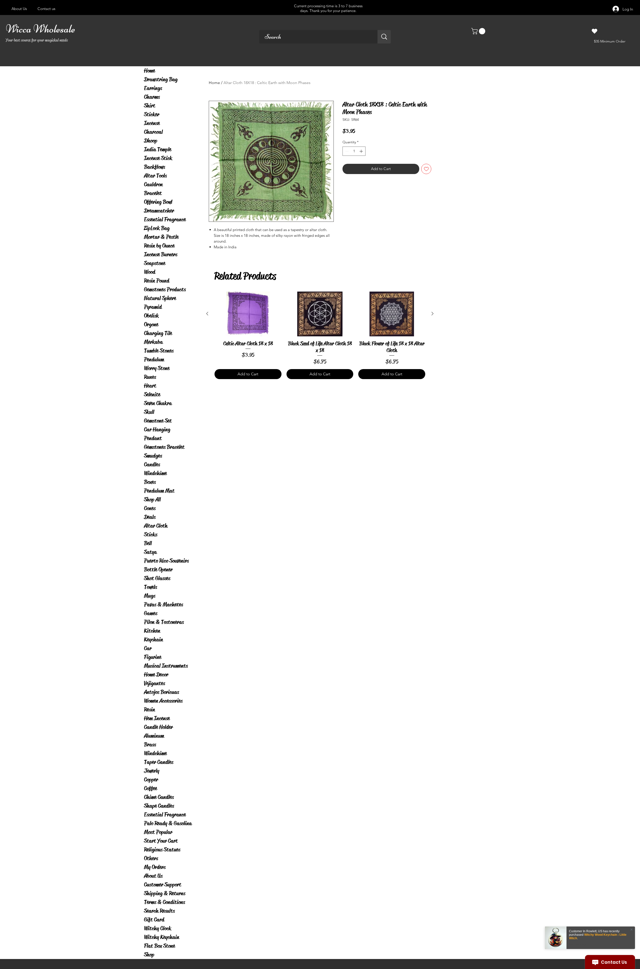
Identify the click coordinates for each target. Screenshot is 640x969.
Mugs (149, 595)
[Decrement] (346, 151)
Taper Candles (158, 762)
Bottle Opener (158, 569)
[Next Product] (433, 314)
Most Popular (158, 832)
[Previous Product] (207, 314)
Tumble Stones (159, 350)
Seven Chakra (158, 403)
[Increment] (361, 151)
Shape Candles (159, 805)
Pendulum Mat (159, 490)
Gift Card (154, 919)
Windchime (155, 473)
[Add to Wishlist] (426, 169)
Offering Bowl (158, 202)
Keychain (153, 639)
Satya (150, 552)
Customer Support (162, 884)
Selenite (152, 394)
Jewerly (151, 770)
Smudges (153, 455)
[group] (320, 335)
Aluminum (154, 735)
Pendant (153, 438)
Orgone (151, 324)
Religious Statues (162, 849)
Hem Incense (157, 718)
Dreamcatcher (159, 210)
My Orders (155, 867)
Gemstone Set (158, 420)
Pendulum (154, 359)
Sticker (151, 114)
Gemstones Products (165, 289)
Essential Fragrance (165, 219)
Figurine (152, 657)
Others (151, 858)
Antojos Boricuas (161, 692)
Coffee (150, 788)
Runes (150, 377)
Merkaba (153, 342)
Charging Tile (158, 333)
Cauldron (153, 184)
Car (148, 648)
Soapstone (154, 263)
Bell (148, 543)
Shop (149, 954)
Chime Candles (159, 797)
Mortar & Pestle (161, 237)
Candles (152, 464)
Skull (149, 412)
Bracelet (153, 193)
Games (150, 613)
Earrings (153, 88)
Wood (149, 272)
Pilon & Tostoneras (164, 622)
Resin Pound (156, 280)
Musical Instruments (166, 665)
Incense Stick (158, 158)
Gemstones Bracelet (164, 447)
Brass (150, 744)
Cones (150, 508)
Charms (152, 97)
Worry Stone (157, 368)
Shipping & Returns (164, 893)
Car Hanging (157, 429)
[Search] (384, 37)
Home (149, 70)
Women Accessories (163, 700)
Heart (150, 385)
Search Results (159, 910)
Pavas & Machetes (163, 604)
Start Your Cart (161, 840)
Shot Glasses (157, 578)
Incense (152, 123)
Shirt (149, 105)
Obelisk (151, 315)
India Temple (157, 149)
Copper (151, 779)
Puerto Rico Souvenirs (166, 560)
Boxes (150, 482)
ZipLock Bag (157, 228)
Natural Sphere (160, 298)
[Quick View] (248, 314)
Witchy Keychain (161, 937)
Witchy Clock (157, 928)
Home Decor (156, 674)
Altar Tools (155, 175)
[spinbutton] (354, 151)
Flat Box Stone (159, 945)
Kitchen (152, 630)
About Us (153, 875)
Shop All (152, 499)
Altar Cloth (156, 525)
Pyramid (153, 307)
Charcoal (153, 132)
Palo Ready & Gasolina (168, 823)
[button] (479, 31)
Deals (150, 517)
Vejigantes (154, 683)
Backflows (154, 167)
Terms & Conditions (164, 902)
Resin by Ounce (159, 245)
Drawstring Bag (161, 79)
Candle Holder (158, 727)
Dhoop (150, 140)
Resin (149, 709)
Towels (150, 587)
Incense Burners (160, 254)
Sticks (150, 534)
